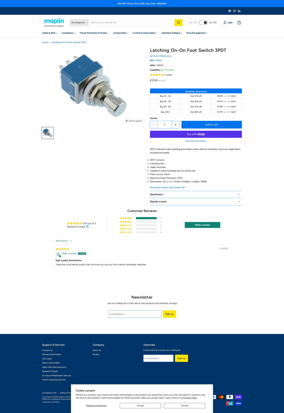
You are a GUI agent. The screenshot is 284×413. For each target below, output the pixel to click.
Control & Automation (144, 33)
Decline (184, 405)
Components (120, 33)
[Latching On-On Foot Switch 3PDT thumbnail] (48, 133)
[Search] (179, 22)
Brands (96, 354)
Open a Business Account (54, 367)
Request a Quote (50, 371)
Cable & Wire (49, 33)
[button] (157, 75)
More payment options (195, 141)
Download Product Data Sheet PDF (167, 187)
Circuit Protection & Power (94, 33)
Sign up (169, 313)
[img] (62, 249)
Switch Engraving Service (54, 379)
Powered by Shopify (51, 402)
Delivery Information (51, 354)
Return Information (51, 363)
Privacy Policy (190, 397)
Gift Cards (47, 358)
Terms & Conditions (68, 393)
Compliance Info (49, 393)
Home (45, 42)
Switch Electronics (162, 56)
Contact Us (47, 350)
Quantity (154, 118)
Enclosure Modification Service (56, 375)
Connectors (68, 33)
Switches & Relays (171, 33)
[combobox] (132, 22)
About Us (97, 350)
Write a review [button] (202, 224)
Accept (140, 405)
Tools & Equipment (196, 33)
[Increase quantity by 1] (175, 124)
